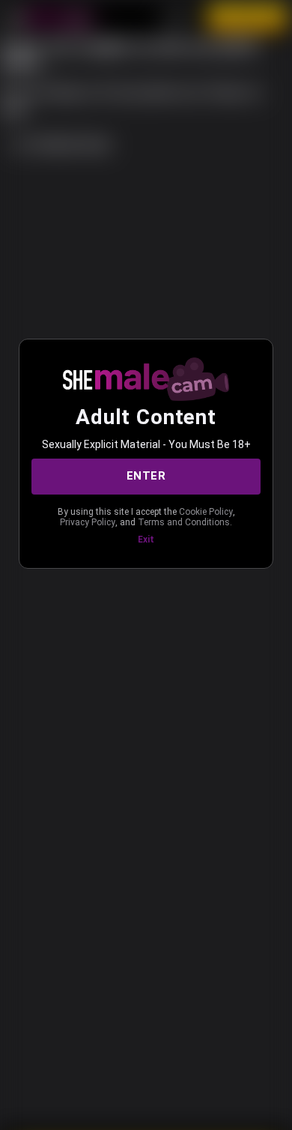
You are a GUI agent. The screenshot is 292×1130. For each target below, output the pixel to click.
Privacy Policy (87, 522)
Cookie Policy (206, 512)
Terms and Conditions (184, 522)
